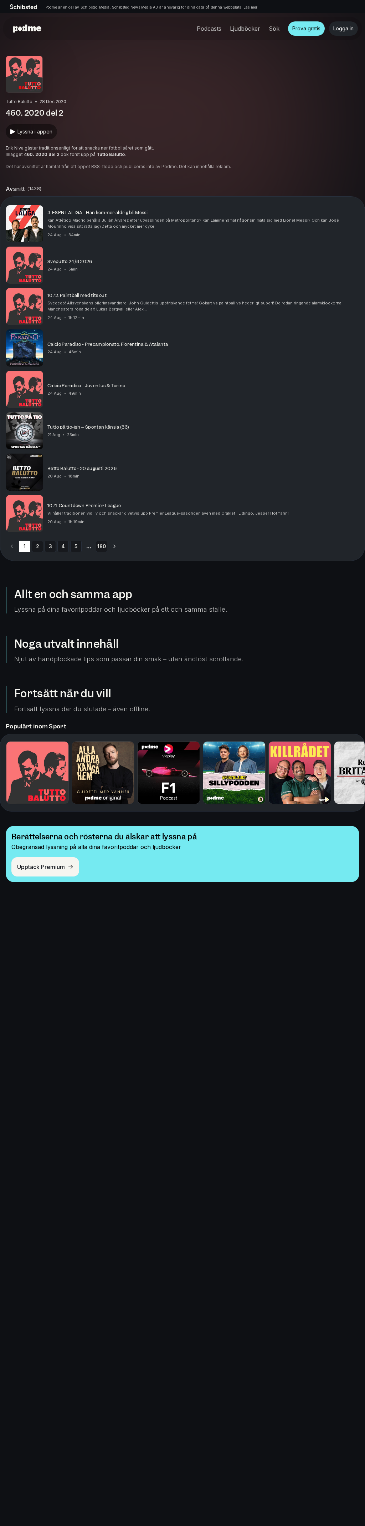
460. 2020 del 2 (42, 154)
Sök (274, 28)
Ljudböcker (245, 28)
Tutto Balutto (111, 154)
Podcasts (209, 28)
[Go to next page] (114, 546)
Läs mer (250, 7)
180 (101, 546)
